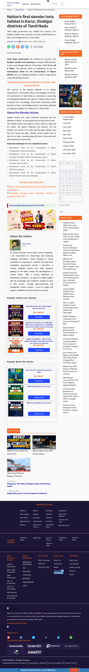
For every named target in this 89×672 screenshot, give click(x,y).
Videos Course (75, 567)
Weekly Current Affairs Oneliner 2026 (71, 62)
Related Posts (13, 431)
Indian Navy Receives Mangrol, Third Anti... (15, 474)
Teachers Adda (23, 539)
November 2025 (69, 153)
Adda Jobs (37, 538)
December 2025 (69, 150)
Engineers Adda (63, 539)
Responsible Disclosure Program (15, 663)
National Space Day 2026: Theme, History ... (43, 452)
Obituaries (62, 511)
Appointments (25, 521)
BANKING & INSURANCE (27, 563)
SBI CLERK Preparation (11, 571)
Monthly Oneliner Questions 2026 (71, 76)
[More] (48, 1)
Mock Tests (74, 560)
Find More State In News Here (31, 182)
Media (56, 567)
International (35, 4)
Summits (49, 518)
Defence (49, 514)
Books (72, 574)
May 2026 (67, 131)
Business (49, 511)
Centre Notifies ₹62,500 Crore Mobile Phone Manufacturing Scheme (69, 294)
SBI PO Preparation (11, 565)
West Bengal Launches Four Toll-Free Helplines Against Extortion (70, 381)
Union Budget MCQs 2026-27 (70, 22)
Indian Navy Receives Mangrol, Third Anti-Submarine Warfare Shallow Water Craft (71, 250)
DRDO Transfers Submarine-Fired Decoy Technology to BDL (71, 320)
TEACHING (27, 575)
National (25, 4)
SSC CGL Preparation (11, 588)
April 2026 (67, 135)
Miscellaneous (64, 525)
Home (9, 10)
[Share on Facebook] (22, 46)
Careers (59, 572)
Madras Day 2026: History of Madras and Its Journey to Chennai (70, 370)
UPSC (25, 586)
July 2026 (67, 123)
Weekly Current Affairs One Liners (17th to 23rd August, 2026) (71, 226)
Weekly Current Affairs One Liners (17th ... (17, 452)
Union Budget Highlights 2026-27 (72, 41)
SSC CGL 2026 (43, 567)
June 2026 (67, 127)
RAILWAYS (26, 571)
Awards (36, 514)
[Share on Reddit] (17, 46)
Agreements (37, 521)
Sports (35, 511)
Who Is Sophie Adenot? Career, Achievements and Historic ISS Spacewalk (70, 308)
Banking (23, 525)
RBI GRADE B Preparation (12, 597)
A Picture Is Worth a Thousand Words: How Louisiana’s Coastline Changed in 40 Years (70, 344)
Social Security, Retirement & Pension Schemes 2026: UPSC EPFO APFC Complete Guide (70, 395)
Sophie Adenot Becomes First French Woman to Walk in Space (70, 331)
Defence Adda (49, 544)
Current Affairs (49, 539)
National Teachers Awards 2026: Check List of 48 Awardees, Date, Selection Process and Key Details (71, 279)
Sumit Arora (14, 41)
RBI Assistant (12, 592)
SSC (24, 568)
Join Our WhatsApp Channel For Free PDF (26, 205)
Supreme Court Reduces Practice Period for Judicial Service (70, 409)
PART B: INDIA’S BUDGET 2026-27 (72, 35)
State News (19, 10)
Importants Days (50, 526)
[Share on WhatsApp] (8, 46)
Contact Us (58, 564)
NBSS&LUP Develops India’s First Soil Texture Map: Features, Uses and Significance (71, 264)
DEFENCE (26, 578)
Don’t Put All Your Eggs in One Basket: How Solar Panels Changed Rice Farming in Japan (71, 358)
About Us (57, 560)
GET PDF (74, 670)
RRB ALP (41, 564)
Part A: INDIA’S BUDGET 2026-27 (72, 29)
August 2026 (68, 118)
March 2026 (67, 138)
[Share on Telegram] (13, 46)
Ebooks (72, 571)
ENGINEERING (28, 582)
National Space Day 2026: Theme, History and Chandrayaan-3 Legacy (71, 237)
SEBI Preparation (11, 577)
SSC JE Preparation (11, 582)
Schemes (36, 518)
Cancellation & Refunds (37, 663)
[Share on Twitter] (27, 46)
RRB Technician (44, 560)
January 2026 (68, 146)
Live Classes (74, 564)
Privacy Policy (70, 663)
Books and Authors (37, 526)
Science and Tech (63, 521)
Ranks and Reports (63, 515)
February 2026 (68, 142)
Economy (49, 521)
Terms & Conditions (55, 663)
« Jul (61, 212)
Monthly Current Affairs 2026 (71, 69)
